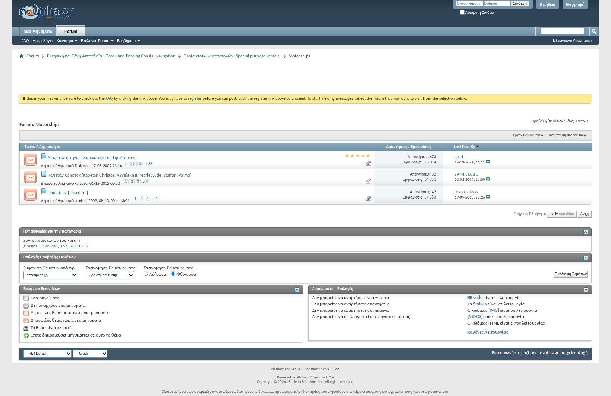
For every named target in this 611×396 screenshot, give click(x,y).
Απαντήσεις (396, 147)
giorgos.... (32, 246)
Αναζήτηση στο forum (566, 135)
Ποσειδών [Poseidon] (68, 192)
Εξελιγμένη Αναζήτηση (572, 40)
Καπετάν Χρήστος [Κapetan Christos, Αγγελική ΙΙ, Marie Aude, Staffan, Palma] (119, 175)
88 (150, 164)
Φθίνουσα (185, 274)
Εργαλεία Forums (526, 135)
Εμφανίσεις (421, 147)
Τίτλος (29, 147)
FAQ (25, 41)
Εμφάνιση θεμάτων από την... (50, 268)
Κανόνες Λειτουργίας (487, 332)
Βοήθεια (547, 4)
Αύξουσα (157, 274)
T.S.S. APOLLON (74, 246)
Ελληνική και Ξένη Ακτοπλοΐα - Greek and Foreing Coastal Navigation (111, 56)
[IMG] (493, 310)
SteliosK (50, 246)
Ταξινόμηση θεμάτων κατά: (111, 268)
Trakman (82, 166)
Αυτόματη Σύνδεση (480, 13)
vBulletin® (304, 377)
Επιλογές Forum (95, 41)
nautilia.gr (549, 353)
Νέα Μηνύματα (38, 31)
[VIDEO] (474, 317)
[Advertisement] (148, 77)
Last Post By (464, 147)
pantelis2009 (86, 201)
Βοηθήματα (126, 41)
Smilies (480, 304)
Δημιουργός (49, 147)
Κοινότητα (65, 41)
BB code (475, 297)
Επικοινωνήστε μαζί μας (514, 353)
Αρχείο (568, 353)
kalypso (81, 183)
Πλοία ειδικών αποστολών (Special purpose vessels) (232, 56)
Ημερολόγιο (43, 41)
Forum (70, 31)
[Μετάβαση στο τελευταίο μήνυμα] (488, 163)
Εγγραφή (575, 4)
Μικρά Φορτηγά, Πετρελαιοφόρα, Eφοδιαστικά (92, 157)
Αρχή (584, 214)
